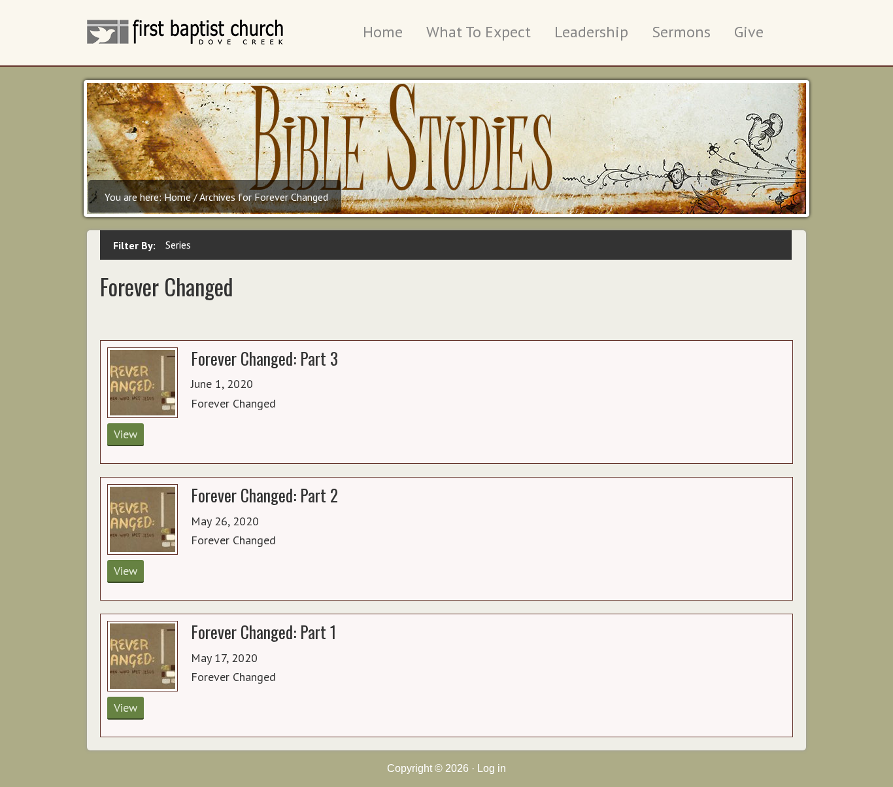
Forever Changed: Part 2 (264, 494)
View (125, 434)
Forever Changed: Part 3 (264, 357)
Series (178, 244)
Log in (491, 768)
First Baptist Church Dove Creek (185, 42)
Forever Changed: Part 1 (263, 631)
